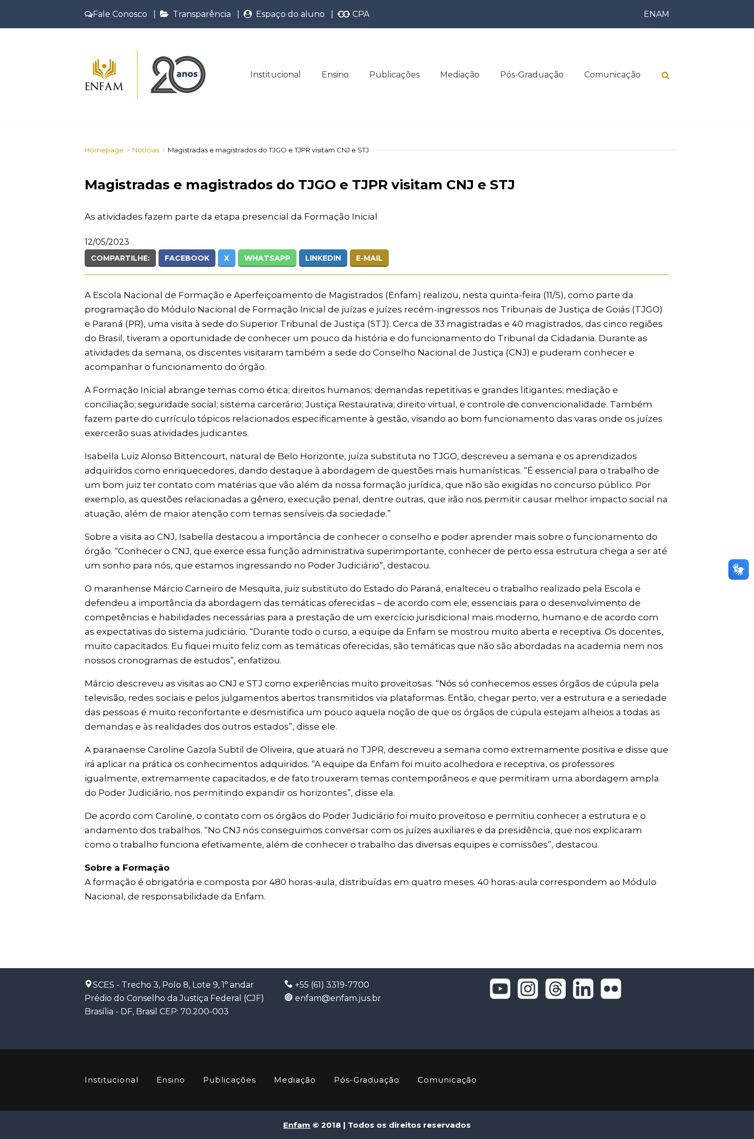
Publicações (394, 75)
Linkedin (323, 258)
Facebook (187, 258)
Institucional (275, 75)
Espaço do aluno (288, 14)
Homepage (104, 150)
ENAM (656, 14)
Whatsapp (267, 258)
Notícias (145, 150)
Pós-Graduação (532, 75)
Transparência (200, 14)
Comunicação (612, 75)
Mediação (460, 75)
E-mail (369, 258)
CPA (359, 14)
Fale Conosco (120, 14)
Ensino (335, 75)
